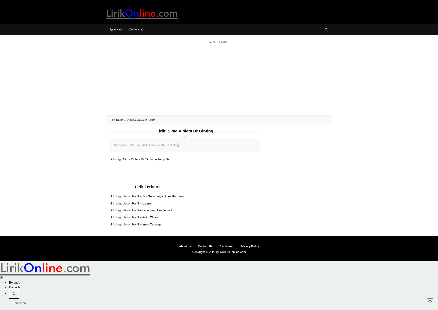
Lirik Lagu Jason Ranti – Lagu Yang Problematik (141, 210)
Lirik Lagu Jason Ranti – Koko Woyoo (134, 217)
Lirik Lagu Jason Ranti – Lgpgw (130, 203)
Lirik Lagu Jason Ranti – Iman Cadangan (136, 224)
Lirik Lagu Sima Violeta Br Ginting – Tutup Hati (140, 159)
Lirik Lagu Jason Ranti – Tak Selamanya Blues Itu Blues (147, 196)
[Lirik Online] (142, 13)
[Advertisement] (219, 79)
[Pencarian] (326, 29)
